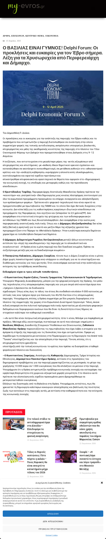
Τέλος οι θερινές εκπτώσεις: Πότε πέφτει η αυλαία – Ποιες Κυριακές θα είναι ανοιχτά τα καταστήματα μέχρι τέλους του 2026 (37, 462)
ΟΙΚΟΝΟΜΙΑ (51, 36)
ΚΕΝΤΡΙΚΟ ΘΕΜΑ (35, 36)
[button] (101, 482)
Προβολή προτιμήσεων (53, 529)
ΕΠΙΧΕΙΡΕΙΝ (17, 36)
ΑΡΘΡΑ (6, 36)
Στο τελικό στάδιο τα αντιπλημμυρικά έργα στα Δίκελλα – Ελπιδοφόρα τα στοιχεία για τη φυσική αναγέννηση (38, 427)
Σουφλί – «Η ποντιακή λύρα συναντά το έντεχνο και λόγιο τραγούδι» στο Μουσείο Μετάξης (90, 460)
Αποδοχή (53, 513)
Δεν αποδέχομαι (53, 521)
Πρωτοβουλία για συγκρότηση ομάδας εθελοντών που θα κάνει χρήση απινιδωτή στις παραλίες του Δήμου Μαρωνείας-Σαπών (90, 429)
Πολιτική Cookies (52, 535)
